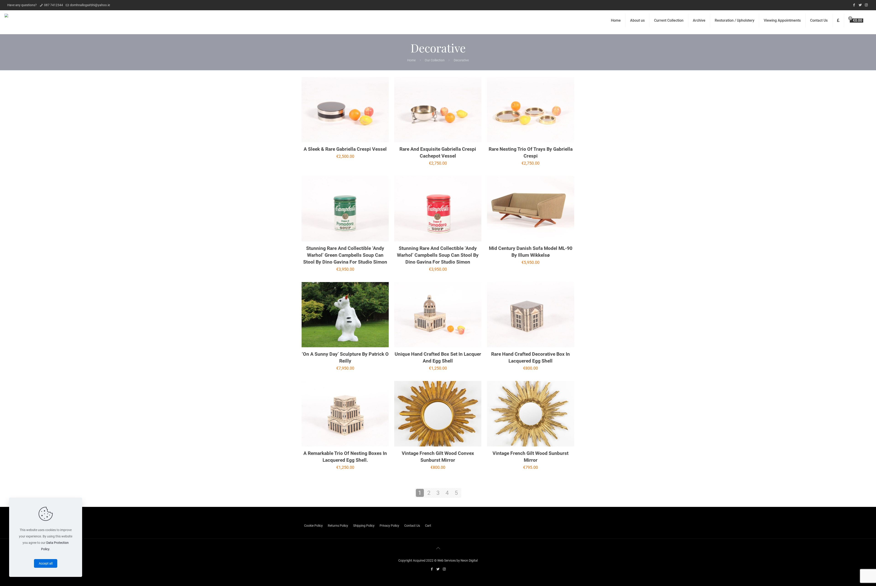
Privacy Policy (389, 525)
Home (411, 60)
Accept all (45, 563)
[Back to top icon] (438, 548)
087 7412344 (53, 5)
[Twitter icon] (860, 5)
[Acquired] (6, 20)
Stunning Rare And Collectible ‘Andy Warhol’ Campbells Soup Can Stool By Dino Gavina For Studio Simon (438, 255)
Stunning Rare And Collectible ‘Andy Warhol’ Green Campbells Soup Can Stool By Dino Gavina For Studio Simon (345, 255)
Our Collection (435, 60)
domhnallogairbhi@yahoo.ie (90, 5)
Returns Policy (338, 525)
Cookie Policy (313, 525)
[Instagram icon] (866, 5)
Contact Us (412, 525)
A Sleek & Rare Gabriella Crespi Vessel (345, 149)
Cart (428, 525)
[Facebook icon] (854, 5)
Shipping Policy (364, 525)
